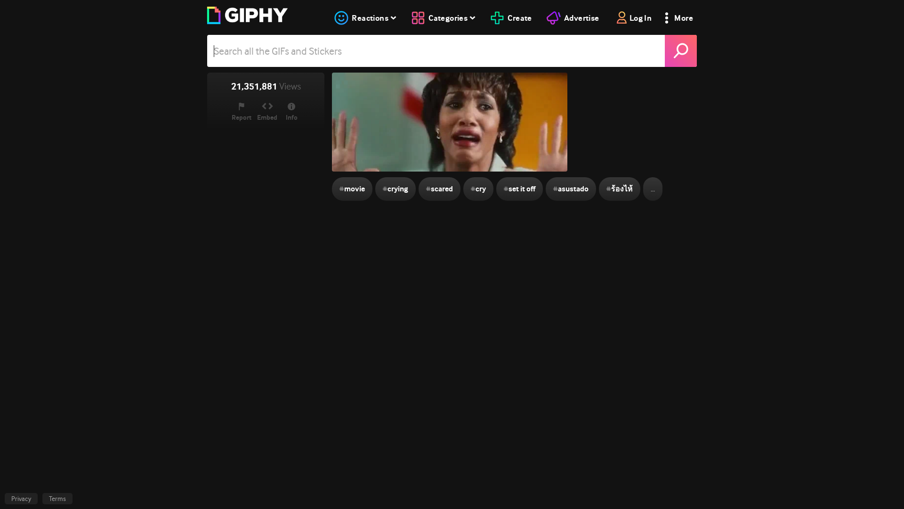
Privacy (21, 498)
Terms (57, 498)
